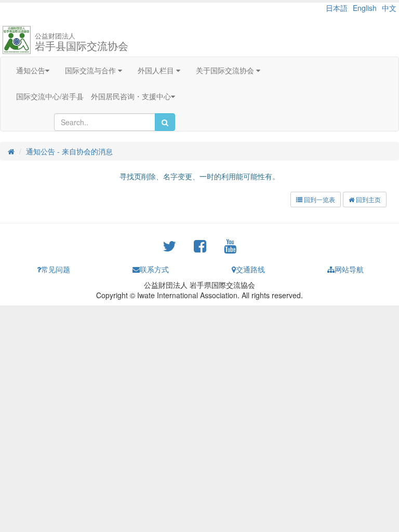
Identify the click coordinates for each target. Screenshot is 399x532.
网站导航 (349, 269)
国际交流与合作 (91, 70)
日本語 (337, 8)
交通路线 (250, 269)
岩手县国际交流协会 (81, 42)
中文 (389, 8)
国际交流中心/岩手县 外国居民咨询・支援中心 (93, 96)
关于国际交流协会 (226, 70)
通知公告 (30, 70)
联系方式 (154, 269)
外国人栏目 (157, 70)
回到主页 (367, 199)
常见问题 (55, 269)
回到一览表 (318, 199)
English (365, 8)
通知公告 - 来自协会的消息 (69, 151)
